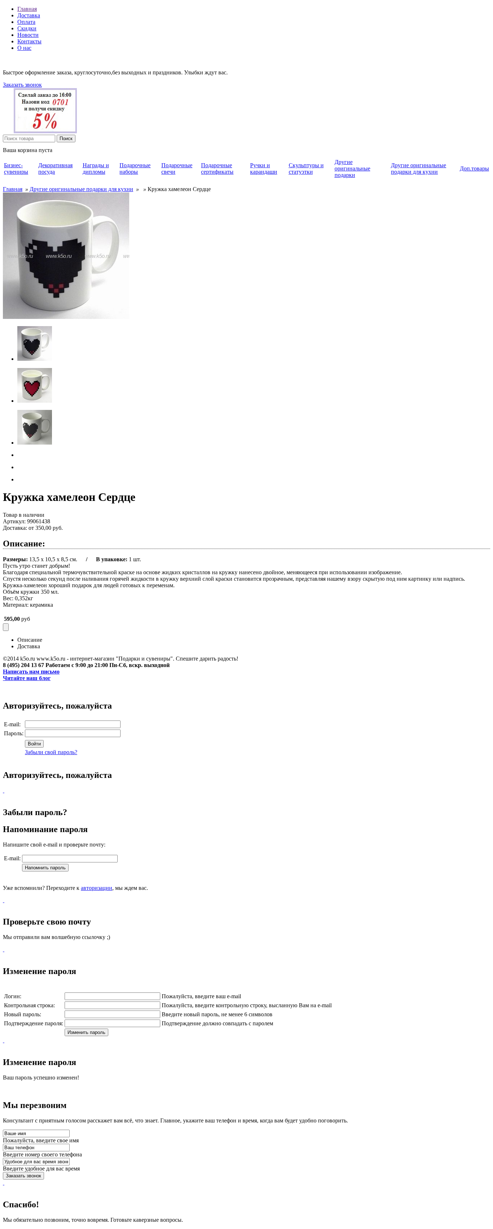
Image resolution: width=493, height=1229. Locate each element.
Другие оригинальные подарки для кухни (81, 189)
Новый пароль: (22, 1014)
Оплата (26, 22)
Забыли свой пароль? (51, 752)
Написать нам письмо (31, 671)
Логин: (12, 996)
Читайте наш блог (27, 678)
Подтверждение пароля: (33, 1023)
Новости (28, 35)
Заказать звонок (22, 85)
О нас (24, 48)
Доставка (28, 15)
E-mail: (12, 724)
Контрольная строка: (29, 1005)
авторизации (96, 888)
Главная (27, 9)
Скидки (26, 28)
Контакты (29, 41)
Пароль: (13, 733)
